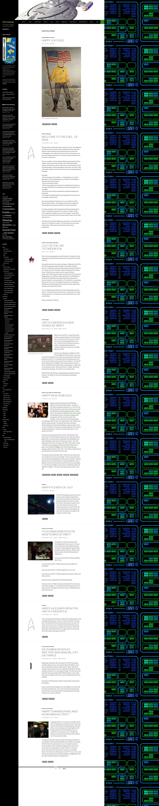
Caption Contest (7, 199)
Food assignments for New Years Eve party (58, 533)
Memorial (5, 294)
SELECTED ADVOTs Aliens (10, 304)
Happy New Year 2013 (57, 395)
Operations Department (9, 286)
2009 (4, 415)
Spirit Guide (5, 445)
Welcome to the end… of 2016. (60, 138)
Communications (5, 202)
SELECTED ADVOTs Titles (9, 373)
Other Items (6, 425)
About (23, 21)
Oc (12, 225)
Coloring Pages (6, 375)
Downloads (37, 21)
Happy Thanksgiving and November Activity (60, 713)
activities (6, 196)
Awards (5, 429)
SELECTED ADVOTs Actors (10, 302)
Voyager (7, 333)
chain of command (6, 200)
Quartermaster (83, 21)
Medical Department (8, 284)
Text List (5, 385)
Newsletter (64, 21)
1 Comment (64, 328)
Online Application (7, 389)
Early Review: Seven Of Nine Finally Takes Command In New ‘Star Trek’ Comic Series (9, 142)
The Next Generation (9, 329)
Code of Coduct (6, 267)
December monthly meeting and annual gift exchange (60, 652)
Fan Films (7, 323)
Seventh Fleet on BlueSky (7, 92)
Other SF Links (6, 395)
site (3, 233)
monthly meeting (5, 222)
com (11, 200)
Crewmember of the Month (9, 269)
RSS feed (4, 83)
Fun (47, 242)
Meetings (48, 134)
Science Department (8, 288)
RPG (3, 227)
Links (57, 21)
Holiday (52, 37)
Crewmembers (46, 37)
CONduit (73, 415)
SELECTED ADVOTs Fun (9, 334)
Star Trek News (7, 237)
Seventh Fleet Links (7, 401)
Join (51, 21)
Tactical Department (8, 292)
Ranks (91, 21)
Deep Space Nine (8, 319)
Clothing (5, 423)
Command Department (9, 275)
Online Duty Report (7, 431)
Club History (6, 249)
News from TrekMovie (9, 104)
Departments (6, 271)
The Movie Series (8, 327)
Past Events (5, 383)
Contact (5, 253)
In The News (6, 257)
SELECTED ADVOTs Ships (9, 371)
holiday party (5, 217)
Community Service (8, 204)
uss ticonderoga (5, 238)
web (10, 238)
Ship (97, 21)
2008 (4, 413)
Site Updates (9, 233)
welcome (12, 238)
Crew (30, 21)
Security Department (8, 290)
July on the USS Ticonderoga (53, 247)
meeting (9, 217)
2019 (3, 196)
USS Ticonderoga (8, 22)
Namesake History (7, 437)
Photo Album (72, 21)
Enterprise (7, 321)
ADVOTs (5, 298)
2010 (4, 417)
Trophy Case (6, 263)
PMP (4, 433)
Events (45, 21)
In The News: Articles (8, 259)
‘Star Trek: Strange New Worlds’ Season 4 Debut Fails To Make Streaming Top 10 (8, 176)
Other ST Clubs (6, 397)
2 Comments (64, 537)
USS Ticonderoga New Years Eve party (58, 324)
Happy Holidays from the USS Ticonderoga (60, 610)
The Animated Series (9, 325)
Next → (65, 768)
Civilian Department (8, 273)
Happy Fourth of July (57, 487)
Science (6, 227)
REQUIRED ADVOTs (8, 300)
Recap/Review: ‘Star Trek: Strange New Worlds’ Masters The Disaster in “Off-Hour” (8, 109)
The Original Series (9, 331)
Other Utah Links (7, 399)
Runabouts (5, 443)
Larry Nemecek (54, 445)
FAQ (4, 255)
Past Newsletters (6, 377)
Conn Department (8, 280)
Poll (14, 225)
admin (53, 43)
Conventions (46, 474)
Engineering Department (9, 282)
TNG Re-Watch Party (65, 411)
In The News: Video (8, 261)
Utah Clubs (5, 405)
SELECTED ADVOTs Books (10, 306)
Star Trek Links (6, 403)
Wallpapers (5, 379)
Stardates (5, 447)
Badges (4, 421)
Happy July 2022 (53, 40)
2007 (4, 411)
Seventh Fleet (57, 392)
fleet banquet (12, 212)
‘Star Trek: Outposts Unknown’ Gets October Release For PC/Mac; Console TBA (9, 125)
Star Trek (4, 235)
